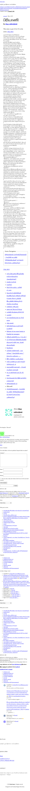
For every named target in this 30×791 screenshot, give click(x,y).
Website (1, 475)
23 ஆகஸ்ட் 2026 (11, 11)
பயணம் (9, 315)
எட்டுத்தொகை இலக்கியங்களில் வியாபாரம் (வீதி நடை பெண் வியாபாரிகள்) (16, 342)
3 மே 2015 (10, 31)
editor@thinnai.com (4, 493)
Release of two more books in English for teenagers (13, 530)
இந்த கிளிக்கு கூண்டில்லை (15, 359)
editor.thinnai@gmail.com (24, 493)
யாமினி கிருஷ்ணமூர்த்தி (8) (15, 312)
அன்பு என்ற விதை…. (15, 591)
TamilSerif (17, 666)
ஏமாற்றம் (9, 285)
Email (1, 472)
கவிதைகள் (18, 8)
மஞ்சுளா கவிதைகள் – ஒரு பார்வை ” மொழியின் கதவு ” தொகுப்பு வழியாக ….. (15, 353)
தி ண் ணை (2, 1)
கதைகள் (7, 8)
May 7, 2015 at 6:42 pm (5, 437)
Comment (2, 453)
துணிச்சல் (7, 587)
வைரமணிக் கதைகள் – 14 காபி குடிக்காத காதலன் (13, 543)
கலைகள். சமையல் (12, 8)
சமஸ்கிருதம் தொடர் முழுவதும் (6, 669)
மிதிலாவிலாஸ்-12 (10, 254)
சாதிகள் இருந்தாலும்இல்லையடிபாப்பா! (17, 573)
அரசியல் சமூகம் (3, 6)
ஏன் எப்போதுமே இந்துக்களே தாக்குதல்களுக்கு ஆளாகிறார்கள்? (15, 276)
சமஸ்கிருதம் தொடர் (5, 758)
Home (1, 756)
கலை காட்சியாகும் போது (14, 309)
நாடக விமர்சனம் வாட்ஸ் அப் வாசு (10, 544)
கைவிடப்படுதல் (11, 282)
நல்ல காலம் (10, 323)
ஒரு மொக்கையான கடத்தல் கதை (10, 525)
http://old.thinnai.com (16, 664)
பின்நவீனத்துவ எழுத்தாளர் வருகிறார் (10, 528)
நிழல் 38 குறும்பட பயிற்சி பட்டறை (10, 515)
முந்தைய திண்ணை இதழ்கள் (7, 760)
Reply (1, 445)
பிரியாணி (5, 549)
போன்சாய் (10, 348)
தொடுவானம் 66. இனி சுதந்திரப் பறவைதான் (12, 546)
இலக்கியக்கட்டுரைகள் (21, 6)
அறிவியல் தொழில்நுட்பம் (11, 6)
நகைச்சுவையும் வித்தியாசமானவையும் (11, 568)
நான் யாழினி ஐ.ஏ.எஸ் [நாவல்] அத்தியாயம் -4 (12, 541)
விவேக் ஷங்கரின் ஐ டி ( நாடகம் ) (16, 337)
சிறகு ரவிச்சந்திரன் (11, 24)
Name (1, 469)
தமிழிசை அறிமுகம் (12, 306)
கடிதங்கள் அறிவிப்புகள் (8, 562)
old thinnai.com (15, 496)
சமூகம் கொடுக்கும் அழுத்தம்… (19, 696)
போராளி (12, 588)
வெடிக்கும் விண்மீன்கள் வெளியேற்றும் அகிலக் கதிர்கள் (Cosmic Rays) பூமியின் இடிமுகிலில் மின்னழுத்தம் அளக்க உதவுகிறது (16, 298)
